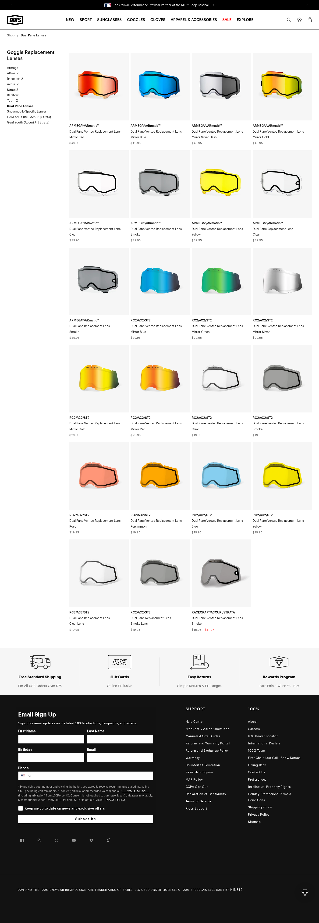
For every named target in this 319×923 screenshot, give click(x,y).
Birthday (25, 749)
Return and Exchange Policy (207, 750)
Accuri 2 (12, 84)
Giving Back (257, 765)
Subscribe (85, 819)
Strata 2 (12, 89)
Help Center (195, 721)
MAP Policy (194, 779)
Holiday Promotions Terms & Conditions (270, 797)
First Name (27, 731)
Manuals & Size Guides (203, 736)
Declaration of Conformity (206, 794)
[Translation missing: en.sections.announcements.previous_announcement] (12, 5)
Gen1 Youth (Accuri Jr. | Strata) (28, 122)
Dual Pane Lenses (33, 35)
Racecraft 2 (15, 78)
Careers (254, 728)
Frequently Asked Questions (207, 728)
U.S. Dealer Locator (263, 736)
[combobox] (25, 776)
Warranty (193, 757)
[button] (70, 20)
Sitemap (254, 821)
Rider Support (196, 808)
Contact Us (256, 772)
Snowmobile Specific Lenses (26, 111)
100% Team (256, 750)
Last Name (95, 731)
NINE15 (236, 889)
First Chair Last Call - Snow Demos (274, 757)
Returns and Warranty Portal (208, 743)
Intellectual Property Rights (269, 786)
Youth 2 (12, 100)
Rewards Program (199, 772)
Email (91, 749)
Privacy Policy (258, 814)
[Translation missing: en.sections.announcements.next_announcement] (307, 5)
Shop (10, 35)
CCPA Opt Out (197, 786)
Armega (12, 67)
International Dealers (264, 743)
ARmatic (13, 73)
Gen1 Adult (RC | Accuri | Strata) (29, 117)
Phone (23, 768)
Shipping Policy (260, 807)
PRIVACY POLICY (114, 800)
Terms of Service (198, 801)
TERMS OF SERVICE (135, 791)
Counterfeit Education (203, 765)
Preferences (257, 779)
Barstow (12, 95)
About (253, 721)
